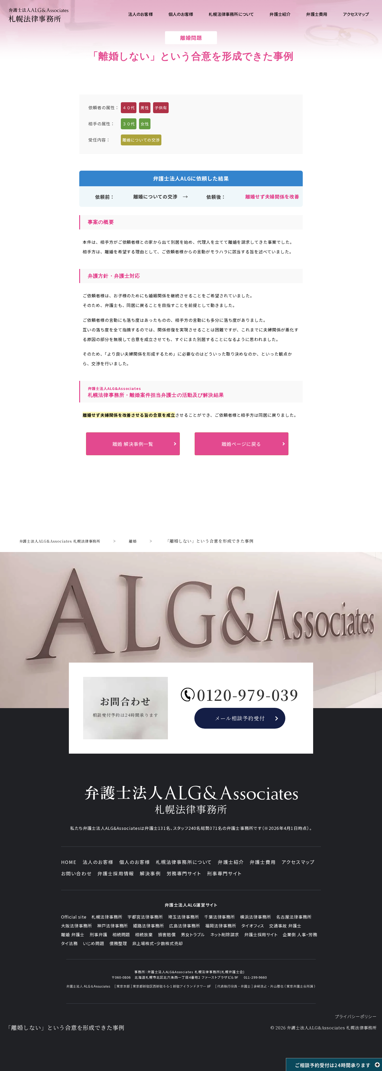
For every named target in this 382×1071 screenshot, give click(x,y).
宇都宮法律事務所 (145, 917)
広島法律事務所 (184, 925)
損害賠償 (167, 934)
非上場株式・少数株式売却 (157, 943)
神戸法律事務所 (112, 925)
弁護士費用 (263, 861)
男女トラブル (193, 934)
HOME (69, 861)
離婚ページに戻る (241, 443)
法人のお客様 (98, 861)
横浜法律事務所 (255, 917)
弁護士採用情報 (115, 873)
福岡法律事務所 (220, 925)
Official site (73, 917)
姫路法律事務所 (148, 925)
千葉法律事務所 (219, 917)
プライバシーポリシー (356, 1016)
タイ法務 (69, 943)
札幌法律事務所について (184, 861)
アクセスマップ (298, 861)
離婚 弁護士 (72, 934)
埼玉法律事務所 (183, 917)
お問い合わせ (76, 873)
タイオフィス (252, 925)
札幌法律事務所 (106, 917)
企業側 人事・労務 (300, 934)
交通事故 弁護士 (285, 925)
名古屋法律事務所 (294, 917)
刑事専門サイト (224, 873)
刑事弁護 (98, 934)
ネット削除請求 (224, 934)
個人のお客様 (134, 861)
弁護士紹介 (231, 861)
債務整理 (118, 943)
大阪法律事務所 (76, 925)
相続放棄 (144, 934)
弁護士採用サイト (261, 934)
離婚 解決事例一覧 (133, 443)
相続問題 (121, 934)
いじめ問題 (93, 943)
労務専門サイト (184, 873)
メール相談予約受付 (240, 718)
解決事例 (150, 873)
